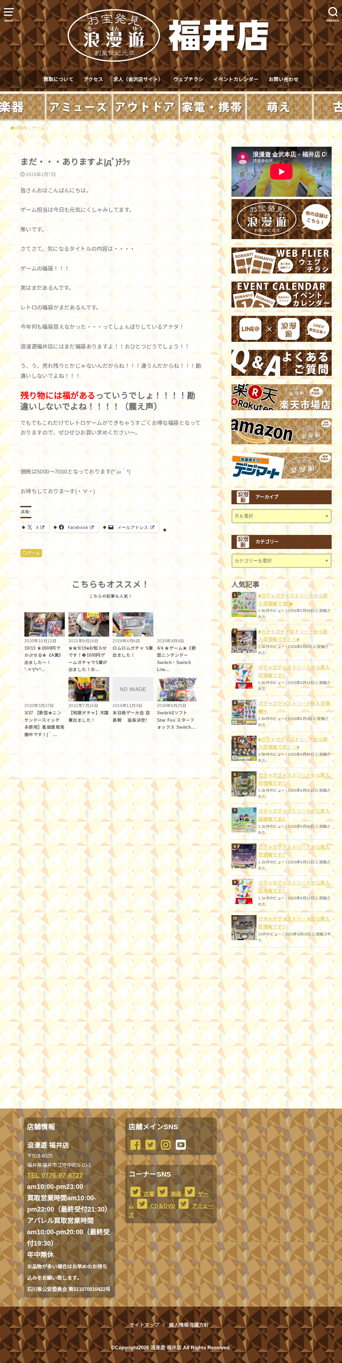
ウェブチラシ (188, 79)
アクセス (93, 79)
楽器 (175, 1194)
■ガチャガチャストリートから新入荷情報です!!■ (293, 599)
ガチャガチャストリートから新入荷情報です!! (294, 671)
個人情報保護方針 (189, 1325)
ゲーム (33, 553)
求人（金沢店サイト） (138, 79)
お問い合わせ (284, 79)
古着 (148, 1194)
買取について (58, 79)
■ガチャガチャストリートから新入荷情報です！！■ (293, 635)
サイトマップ (145, 1325)
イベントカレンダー (236, 79)
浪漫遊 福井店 (166, 1347)
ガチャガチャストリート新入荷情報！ (294, 707)
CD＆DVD (162, 1206)
